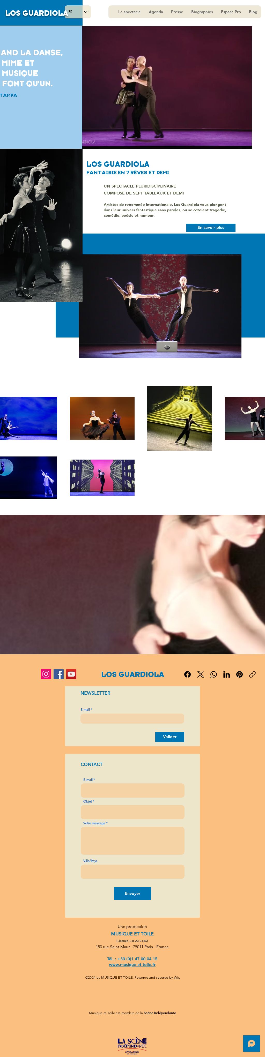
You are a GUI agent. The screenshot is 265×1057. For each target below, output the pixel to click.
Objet (87, 801)
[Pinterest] (239, 674)
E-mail (85, 709)
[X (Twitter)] (200, 674)
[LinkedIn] (226, 674)
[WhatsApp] (213, 674)
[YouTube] (71, 674)
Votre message (94, 823)
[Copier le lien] (252, 674)
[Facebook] (59, 674)
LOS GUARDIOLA (36, 13)
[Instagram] (46, 674)
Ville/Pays (90, 861)
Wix (177, 977)
